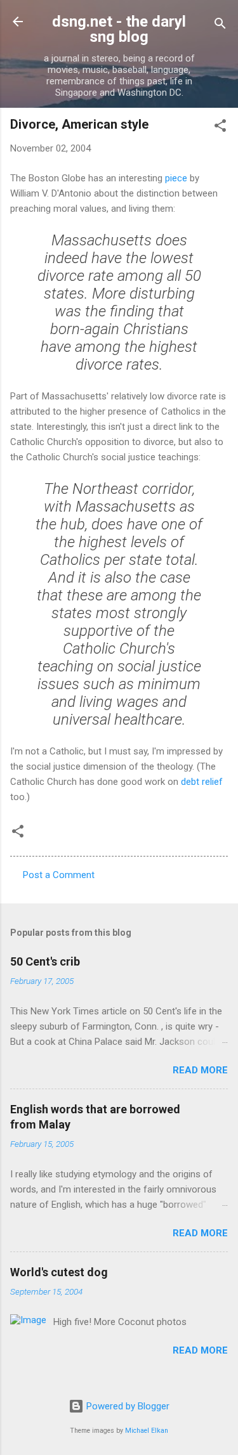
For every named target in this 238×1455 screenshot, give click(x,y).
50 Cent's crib (45, 961)
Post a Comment (59, 875)
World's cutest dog (59, 1272)
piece (176, 178)
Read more (200, 1070)
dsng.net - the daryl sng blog (119, 29)
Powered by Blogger (126, 1406)
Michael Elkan (146, 1430)
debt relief (202, 781)
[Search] (220, 25)
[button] (220, 128)
